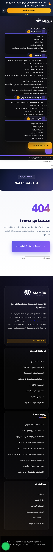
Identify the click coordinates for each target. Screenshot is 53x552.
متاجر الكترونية (37, 130)
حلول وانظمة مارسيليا (29, 98)
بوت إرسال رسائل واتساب (33, 114)
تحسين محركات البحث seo (33, 81)
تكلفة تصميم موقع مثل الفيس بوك (29, 437)
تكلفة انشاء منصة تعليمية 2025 (31, 443)
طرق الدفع (39, 42)
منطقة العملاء (38, 518)
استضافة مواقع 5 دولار (34, 425)
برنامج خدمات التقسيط (34, 112)
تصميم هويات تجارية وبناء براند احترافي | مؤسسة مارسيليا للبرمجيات (29, 92)
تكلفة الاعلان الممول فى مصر (32, 461)
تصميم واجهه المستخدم (33, 136)
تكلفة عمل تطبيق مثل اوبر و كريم (31, 449)
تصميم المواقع (37, 67)
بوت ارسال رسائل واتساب (33, 466)
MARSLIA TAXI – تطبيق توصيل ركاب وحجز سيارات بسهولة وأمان (29, 104)
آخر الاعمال (34, 119)
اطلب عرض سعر (40, 146)
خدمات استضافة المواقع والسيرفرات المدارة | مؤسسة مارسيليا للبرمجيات (27, 62)
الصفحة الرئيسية (38, 29)
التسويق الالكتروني (36, 385)
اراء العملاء (38, 39)
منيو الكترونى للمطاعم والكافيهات (29, 109)
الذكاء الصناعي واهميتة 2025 (32, 431)
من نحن (40, 36)
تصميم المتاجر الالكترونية (34, 373)
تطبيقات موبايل (37, 133)
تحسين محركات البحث (35, 391)
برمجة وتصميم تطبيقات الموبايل (31, 379)
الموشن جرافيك (37, 397)
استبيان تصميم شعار (35, 512)
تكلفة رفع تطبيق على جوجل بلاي (31, 472)
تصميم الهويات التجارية (34, 403)
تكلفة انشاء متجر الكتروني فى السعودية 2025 (26, 455)
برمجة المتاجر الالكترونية (34, 70)
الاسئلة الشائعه (36, 45)
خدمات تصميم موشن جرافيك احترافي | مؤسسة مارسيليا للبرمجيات (26, 86)
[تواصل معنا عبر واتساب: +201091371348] (6, 546)
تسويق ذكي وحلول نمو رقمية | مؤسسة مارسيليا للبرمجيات (26, 77)
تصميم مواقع (37, 127)
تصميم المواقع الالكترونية (33, 367)
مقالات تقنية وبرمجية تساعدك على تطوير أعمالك (29, 49)
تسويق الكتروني (37, 139)
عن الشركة (34, 32)
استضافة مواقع (36, 124)
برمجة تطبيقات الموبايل (34, 73)
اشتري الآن (29, 10)
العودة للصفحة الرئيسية (28, 246)
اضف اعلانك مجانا (36, 524)
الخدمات (35, 56)
